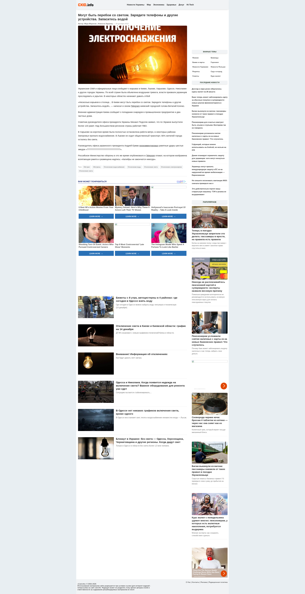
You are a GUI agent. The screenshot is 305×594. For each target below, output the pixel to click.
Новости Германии (200, 67)
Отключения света (86, 171)
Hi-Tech (190, 5)
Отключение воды (134, 167)
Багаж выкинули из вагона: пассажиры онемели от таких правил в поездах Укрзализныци (209, 114)
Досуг (181, 5)
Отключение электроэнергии (171, 167)
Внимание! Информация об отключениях (142, 354)
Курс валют (216, 76)
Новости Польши (218, 67)
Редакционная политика (218, 582)
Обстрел (87, 167)
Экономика (158, 5)
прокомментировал (148, 146)
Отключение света (151, 167)
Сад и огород (216, 71)
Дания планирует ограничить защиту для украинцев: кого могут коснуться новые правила (208, 158)
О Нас (188, 582)
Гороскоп (215, 62)
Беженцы (215, 58)
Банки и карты (198, 62)
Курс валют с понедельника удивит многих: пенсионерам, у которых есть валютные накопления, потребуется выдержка (210, 523)
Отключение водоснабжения (114, 167)
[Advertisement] (132, 275)
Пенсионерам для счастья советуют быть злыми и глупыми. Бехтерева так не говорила (209, 125)
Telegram (135, 106)
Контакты (195, 582)
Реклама (204, 582)
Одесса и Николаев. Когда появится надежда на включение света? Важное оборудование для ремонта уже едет (150, 385)
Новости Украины (135, 5)
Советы (195, 76)
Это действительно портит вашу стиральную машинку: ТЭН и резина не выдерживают (209, 191)
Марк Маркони (90, 24)
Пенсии (195, 58)
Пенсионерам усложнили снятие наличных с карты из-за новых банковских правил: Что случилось (207, 136)
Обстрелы (96, 167)
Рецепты (196, 71)
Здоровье (171, 5)
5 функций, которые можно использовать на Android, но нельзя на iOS (209, 147)
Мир (149, 5)
